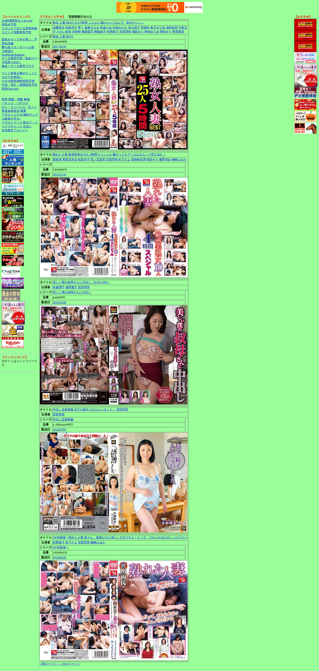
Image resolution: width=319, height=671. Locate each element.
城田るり (138, 31)
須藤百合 (59, 27)
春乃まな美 (157, 27)
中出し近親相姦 (63, 419)
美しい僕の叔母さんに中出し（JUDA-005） (81, 282)
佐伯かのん (120, 27)
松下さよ (124, 159)
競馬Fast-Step (10, 88)
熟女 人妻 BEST (63, 36)
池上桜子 (134, 27)
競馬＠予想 (9, 24)
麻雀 (27, 99)
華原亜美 (178, 31)
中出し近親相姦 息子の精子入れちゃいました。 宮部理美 (90, 409)
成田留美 (172, 27)
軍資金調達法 (10, 110)
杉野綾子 (113, 31)
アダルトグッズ (12, 122)
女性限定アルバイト (15, 130)
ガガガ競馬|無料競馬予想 (18, 81)
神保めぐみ (151, 31)
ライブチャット (12, 126)
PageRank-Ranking (13, 54)
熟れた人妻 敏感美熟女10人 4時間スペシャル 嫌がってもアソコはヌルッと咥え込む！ (109, 154)
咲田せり (166, 31)
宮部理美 (125, 31)
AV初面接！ (61, 547)
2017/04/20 (59, 46)
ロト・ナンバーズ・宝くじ (19, 107)
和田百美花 (69, 159)
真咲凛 (57, 159)
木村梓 (76, 31)
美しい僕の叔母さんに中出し (72, 292)
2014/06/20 (59, 557)
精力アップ (30, 122)
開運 (23, 110)
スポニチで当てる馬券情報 (19, 28)
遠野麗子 (71, 287)
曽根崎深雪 (138, 159)
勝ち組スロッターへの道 (18, 47)
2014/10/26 (59, 302)
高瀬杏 (145, 27)
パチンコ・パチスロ (15, 103)
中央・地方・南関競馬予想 (19, 84)
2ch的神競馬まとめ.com (17, 20)
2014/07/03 (59, 429)
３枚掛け (7, 51)
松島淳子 (71, 27)
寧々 (81, 27)
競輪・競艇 (15, 99)
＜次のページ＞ (70, 663)
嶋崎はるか (179, 159)
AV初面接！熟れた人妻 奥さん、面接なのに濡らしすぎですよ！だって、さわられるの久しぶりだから (120, 537)
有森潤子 (59, 287)
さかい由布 (63, 31)
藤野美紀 (165, 159)
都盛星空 (87, 31)
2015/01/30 (59, 174)
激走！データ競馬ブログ (18, 66)
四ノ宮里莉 (97, 159)
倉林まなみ (92, 27)
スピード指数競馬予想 (16, 32)
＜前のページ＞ (49, 663)
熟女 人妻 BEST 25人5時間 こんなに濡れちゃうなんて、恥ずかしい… (98, 22)
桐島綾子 (100, 31)
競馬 (5, 99)
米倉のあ (106, 27)
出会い (27, 126)
